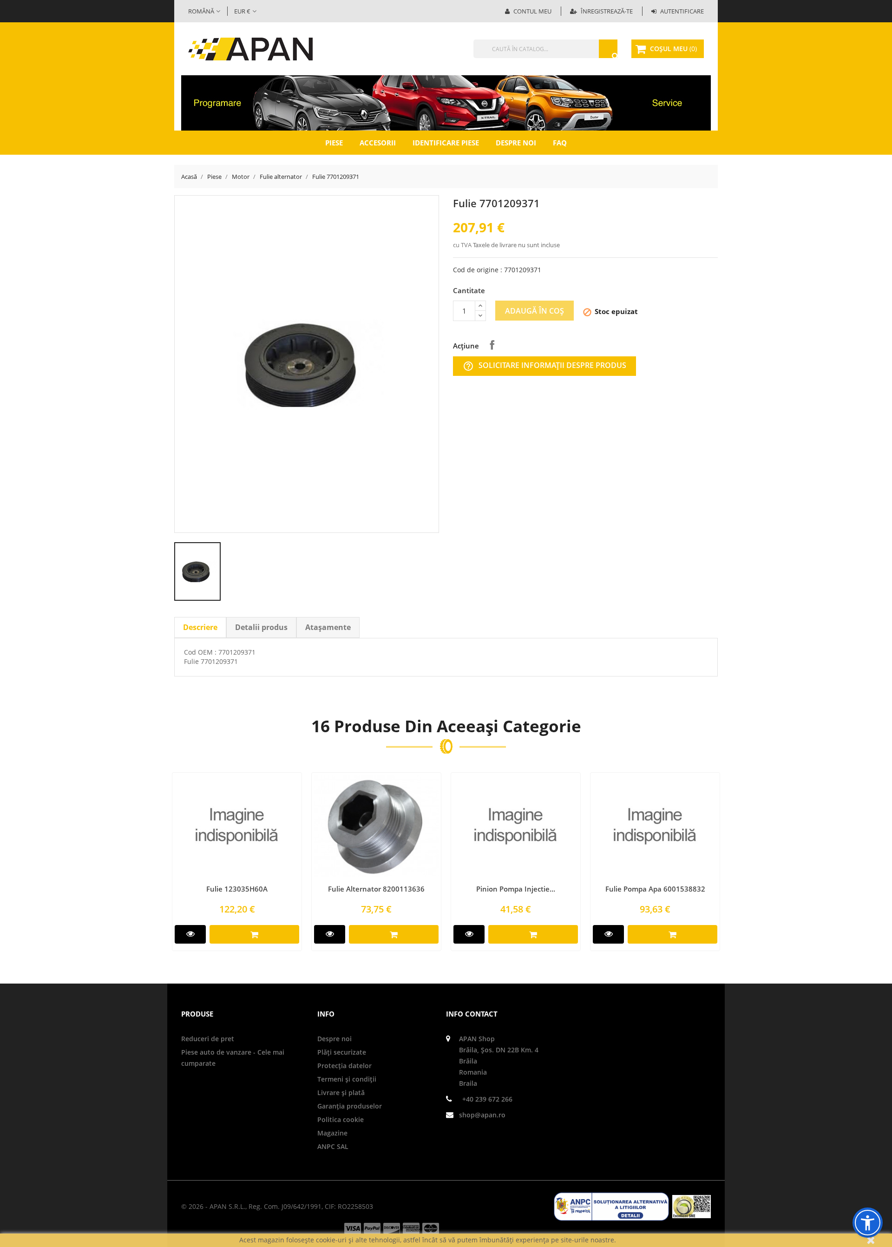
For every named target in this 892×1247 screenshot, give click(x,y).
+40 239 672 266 (487, 1099)
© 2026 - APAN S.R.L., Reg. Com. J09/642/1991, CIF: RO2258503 (277, 1206)
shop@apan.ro (482, 1114)
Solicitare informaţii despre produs (544, 366)
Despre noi (516, 142)
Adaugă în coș (534, 311)
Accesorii (378, 142)
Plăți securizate (341, 1052)
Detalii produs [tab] (261, 627)
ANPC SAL (332, 1146)
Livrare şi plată (341, 1092)
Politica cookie (340, 1119)
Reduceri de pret (207, 1038)
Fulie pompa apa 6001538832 (655, 888)
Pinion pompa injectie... (515, 888)
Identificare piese (446, 142)
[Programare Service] (446, 102)
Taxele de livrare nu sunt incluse (516, 245)
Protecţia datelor (344, 1065)
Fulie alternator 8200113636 (376, 888)
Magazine (332, 1133)
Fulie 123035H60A (237, 888)
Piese (334, 142)
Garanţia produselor (349, 1106)
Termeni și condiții (346, 1079)
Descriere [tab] (200, 627)
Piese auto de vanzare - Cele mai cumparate (232, 1058)
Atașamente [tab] (328, 627)
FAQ (560, 142)
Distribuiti (492, 344)
